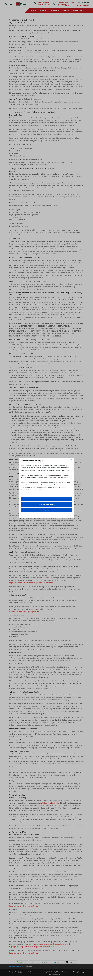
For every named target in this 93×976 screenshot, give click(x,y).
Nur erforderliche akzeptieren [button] (46, 504)
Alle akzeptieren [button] (46, 499)
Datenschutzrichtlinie (46, 515)
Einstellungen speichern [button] (46, 509)
